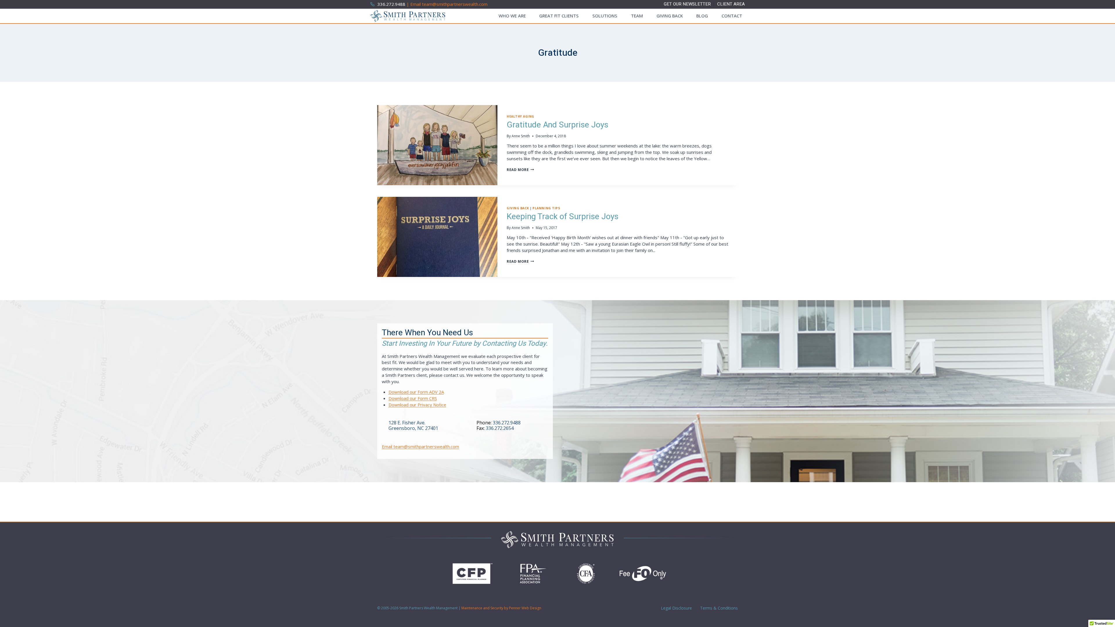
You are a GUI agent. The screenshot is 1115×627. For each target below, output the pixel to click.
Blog (702, 16)
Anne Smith (521, 136)
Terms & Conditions (718, 608)
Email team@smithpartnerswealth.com (420, 446)
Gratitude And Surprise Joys (557, 125)
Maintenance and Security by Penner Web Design (501, 608)
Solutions (604, 16)
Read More (520, 169)
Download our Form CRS (413, 398)
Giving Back (670, 16)
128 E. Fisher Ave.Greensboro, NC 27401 (413, 425)
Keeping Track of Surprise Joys (562, 217)
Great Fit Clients (559, 16)
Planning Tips (546, 208)
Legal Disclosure (676, 608)
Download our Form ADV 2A (416, 392)
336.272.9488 (507, 422)
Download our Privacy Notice (417, 405)
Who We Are (512, 16)
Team (637, 16)
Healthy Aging (520, 116)
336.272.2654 (500, 428)
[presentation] (437, 145)
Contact (732, 16)
